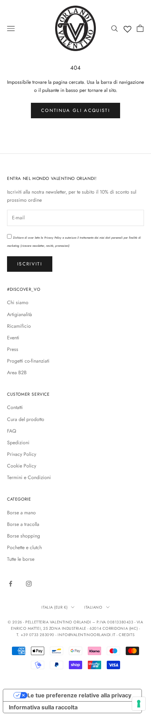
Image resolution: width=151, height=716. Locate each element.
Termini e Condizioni (29, 477)
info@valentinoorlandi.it (86, 635)
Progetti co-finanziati (28, 360)
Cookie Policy (21, 465)
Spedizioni (18, 442)
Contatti (15, 407)
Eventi (13, 337)
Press (12, 349)
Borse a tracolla (23, 524)
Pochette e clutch (24, 547)
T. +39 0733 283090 (36, 635)
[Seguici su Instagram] (28, 583)
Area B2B (17, 372)
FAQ (11, 430)
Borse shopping (23, 535)
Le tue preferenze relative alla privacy (79, 695)
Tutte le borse (20, 559)
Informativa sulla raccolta (43, 707)
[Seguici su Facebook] (10, 583)
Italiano (93, 607)
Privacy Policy (52, 237)
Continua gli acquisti (75, 110)
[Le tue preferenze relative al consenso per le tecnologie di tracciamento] (138, 703)
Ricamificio (19, 325)
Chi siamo (17, 302)
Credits (126, 635)
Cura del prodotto (25, 419)
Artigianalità (19, 314)
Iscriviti (29, 263)
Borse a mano (21, 512)
